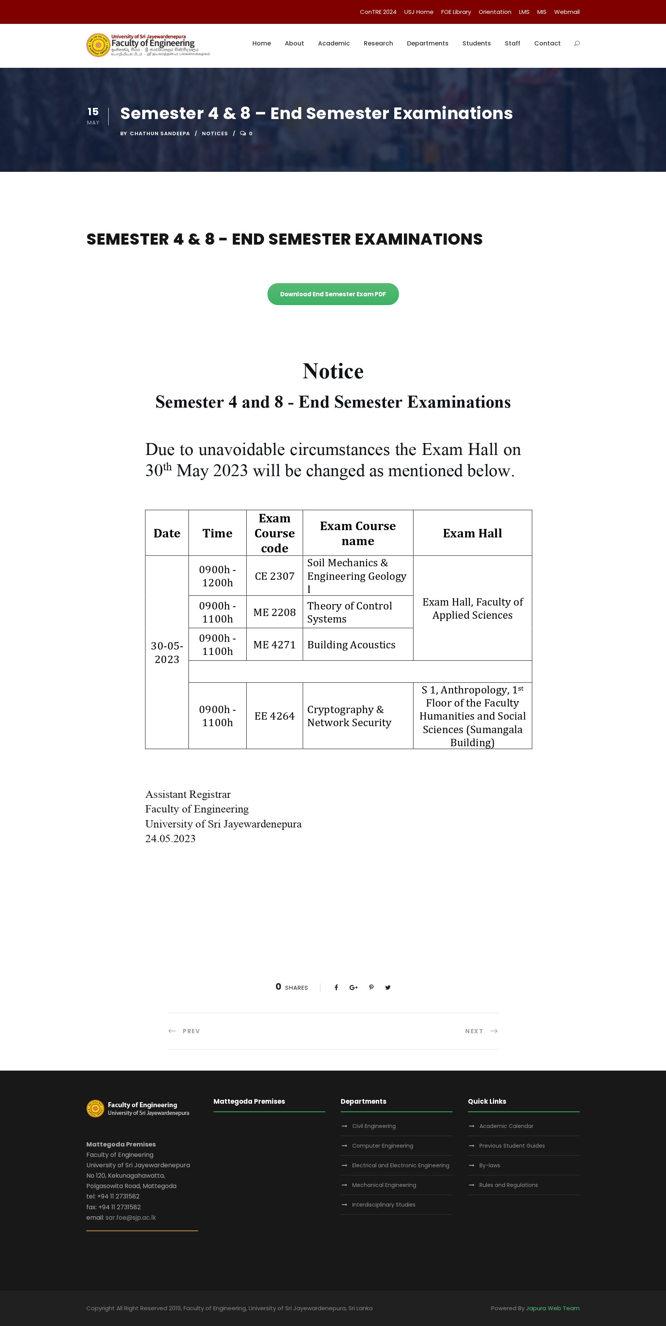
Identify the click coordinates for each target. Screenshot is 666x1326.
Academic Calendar (506, 1126)
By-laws (489, 1165)
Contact (547, 43)
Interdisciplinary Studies (383, 1205)
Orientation (495, 12)
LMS (524, 12)
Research (378, 43)
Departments (428, 43)
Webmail (567, 12)
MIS (542, 12)
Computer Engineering (382, 1146)
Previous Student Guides (512, 1146)
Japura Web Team (553, 1308)
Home (261, 43)
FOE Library (456, 12)
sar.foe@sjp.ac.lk (131, 1217)
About (294, 43)
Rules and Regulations (508, 1185)
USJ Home (419, 12)
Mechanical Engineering (384, 1185)
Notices (215, 133)
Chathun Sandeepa (160, 133)
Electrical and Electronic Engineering (400, 1165)
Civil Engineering (374, 1126)
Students (476, 43)
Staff (512, 43)
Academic (334, 43)
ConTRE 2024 (378, 12)
